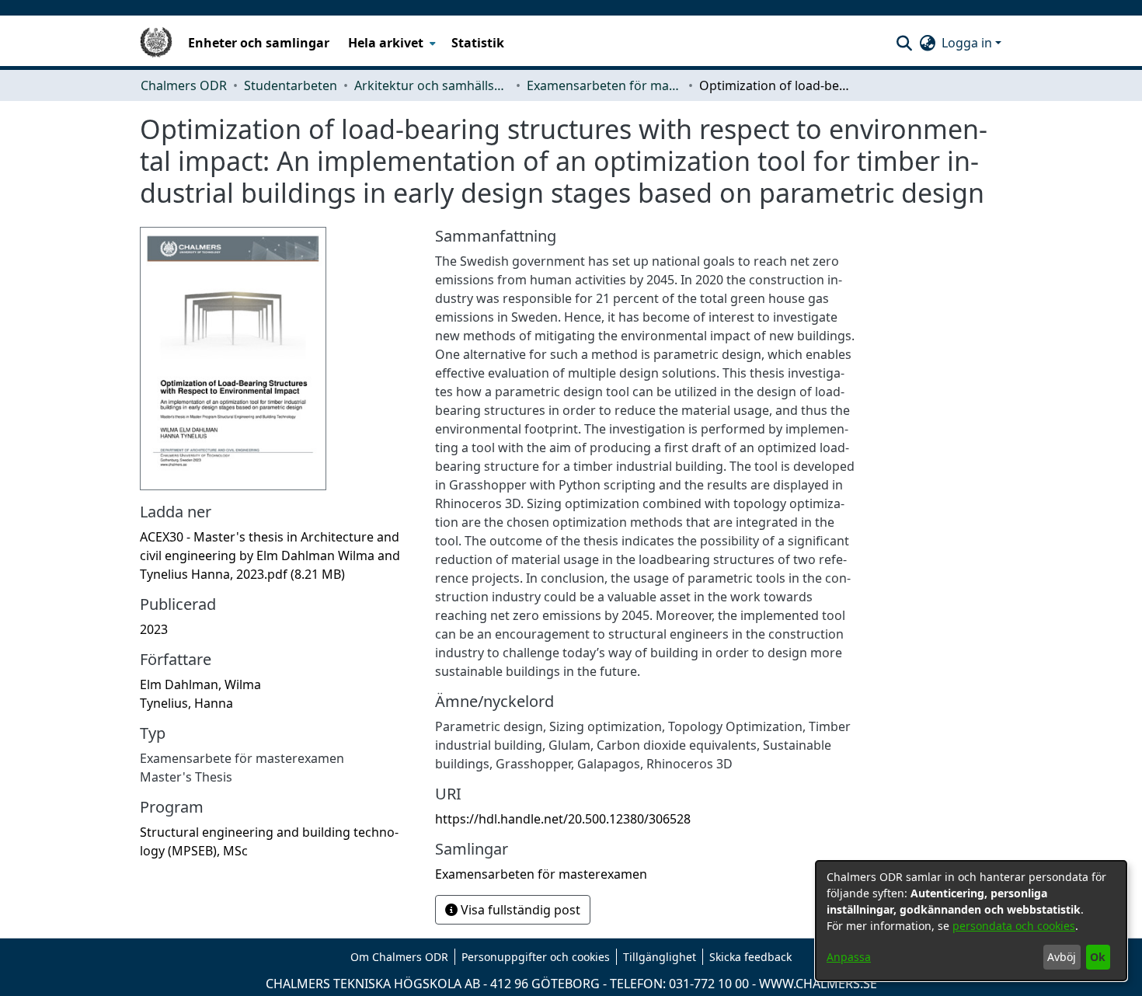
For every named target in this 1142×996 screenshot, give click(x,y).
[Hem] (156, 42)
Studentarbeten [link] (290, 85)
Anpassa (849, 956)
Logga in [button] (968, 42)
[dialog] (971, 920)
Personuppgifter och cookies (535, 956)
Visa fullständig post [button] (519, 909)
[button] (904, 42)
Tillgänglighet (659, 956)
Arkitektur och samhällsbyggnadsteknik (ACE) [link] (432, 85)
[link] (270, 555)
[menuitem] (390, 42)
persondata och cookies (1013, 925)
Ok (1097, 956)
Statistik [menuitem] (477, 42)
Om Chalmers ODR (399, 956)
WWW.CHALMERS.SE (818, 983)
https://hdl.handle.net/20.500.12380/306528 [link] (563, 818)
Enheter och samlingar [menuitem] (258, 42)
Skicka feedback (750, 956)
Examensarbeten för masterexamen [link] (604, 85)
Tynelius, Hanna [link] (186, 703)
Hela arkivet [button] (385, 42)
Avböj (1061, 956)
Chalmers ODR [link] (184, 85)
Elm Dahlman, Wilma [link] (200, 684)
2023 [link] (154, 629)
